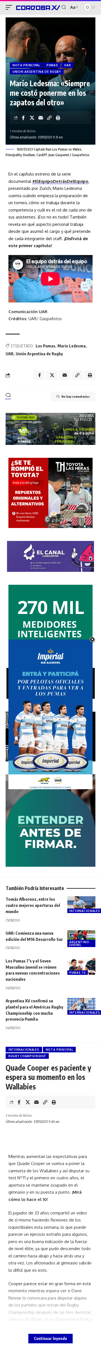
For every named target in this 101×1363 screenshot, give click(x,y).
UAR (67, 65)
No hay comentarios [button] (75, 396)
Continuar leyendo (50, 1338)
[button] (10, 7)
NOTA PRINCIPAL (26, 65)
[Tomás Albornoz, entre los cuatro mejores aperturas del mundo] (81, 904)
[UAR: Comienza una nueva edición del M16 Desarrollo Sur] (81, 938)
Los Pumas (45, 345)
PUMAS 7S (77, 972)
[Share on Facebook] (23, 117)
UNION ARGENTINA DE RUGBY (37, 71)
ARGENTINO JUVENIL (79, 943)
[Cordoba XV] (37, 7)
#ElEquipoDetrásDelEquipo (60, 181)
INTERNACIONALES (23, 1049)
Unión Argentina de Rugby (39, 353)
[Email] (41, 117)
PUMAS (52, 65)
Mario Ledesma (72, 345)
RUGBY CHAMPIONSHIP (27, 1056)
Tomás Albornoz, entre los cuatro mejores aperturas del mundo (33, 905)
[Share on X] (32, 117)
